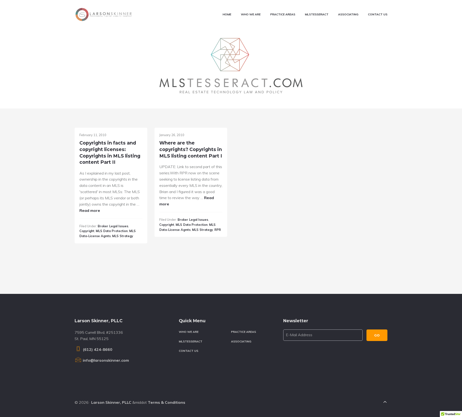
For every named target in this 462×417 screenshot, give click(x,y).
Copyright (86, 231)
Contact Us (188, 351)
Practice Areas (243, 332)
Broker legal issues (113, 226)
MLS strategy (122, 236)
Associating (241, 341)
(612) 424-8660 (97, 349)
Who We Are (189, 332)
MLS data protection (112, 231)
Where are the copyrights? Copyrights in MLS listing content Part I (190, 149)
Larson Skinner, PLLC (111, 402)
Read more (89, 210)
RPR (217, 230)
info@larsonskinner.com (105, 360)
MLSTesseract (190, 341)
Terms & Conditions (166, 402)
